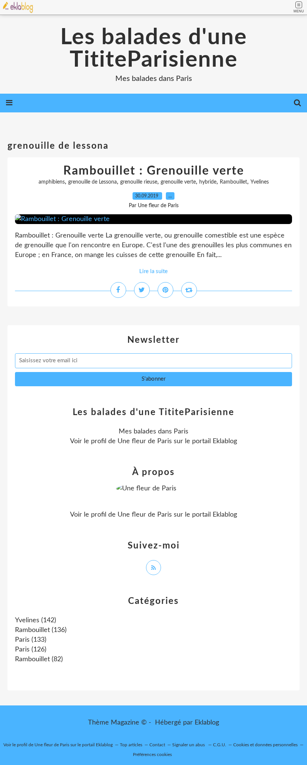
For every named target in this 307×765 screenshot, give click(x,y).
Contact (157, 745)
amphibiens (52, 182)
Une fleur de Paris (145, 441)
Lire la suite (153, 271)
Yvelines (259, 182)
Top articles (131, 745)
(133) (30, 640)
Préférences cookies (152, 754)
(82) (39, 659)
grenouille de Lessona (92, 182)
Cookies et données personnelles (265, 745)
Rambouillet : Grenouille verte (153, 171)
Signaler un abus (189, 745)
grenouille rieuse (138, 182)
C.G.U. (219, 745)
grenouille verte (178, 182)
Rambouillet (233, 182)
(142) (35, 620)
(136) (41, 630)
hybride (207, 182)
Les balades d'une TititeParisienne (153, 48)
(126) (30, 649)
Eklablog (207, 722)
